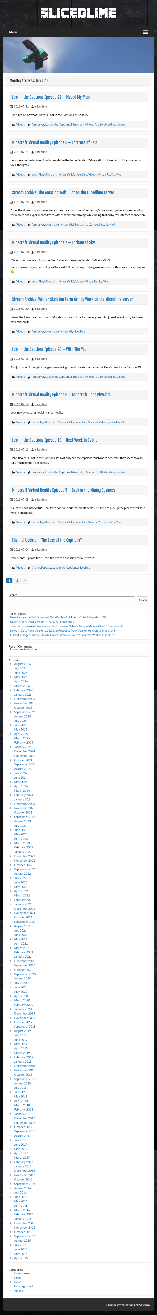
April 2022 (21, 891)
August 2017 (22, 1135)
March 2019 (22, 1052)
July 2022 (20, 878)
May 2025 (20, 729)
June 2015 (20, 1249)
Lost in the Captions (57, 124)
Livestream (52, 224)
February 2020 (23, 1004)
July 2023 (20, 825)
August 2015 (22, 1240)
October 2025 (23, 707)
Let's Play (37, 174)
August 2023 (22, 821)
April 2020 (21, 996)
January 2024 (23, 799)
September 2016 (25, 1183)
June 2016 (20, 1196)
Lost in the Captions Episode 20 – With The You (49, 349)
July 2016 (20, 1192)
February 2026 (23, 690)
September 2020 (25, 974)
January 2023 (23, 851)
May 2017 (20, 1148)
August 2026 (22, 664)
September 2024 (25, 764)
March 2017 (22, 1157)
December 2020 (24, 961)
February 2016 (23, 1214)
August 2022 (22, 873)
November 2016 (24, 1175)
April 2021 (21, 943)
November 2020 (24, 965)
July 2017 (20, 1140)
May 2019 (20, 1044)
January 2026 (23, 694)
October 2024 (23, 760)
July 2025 (20, 720)
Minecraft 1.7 (66, 174)
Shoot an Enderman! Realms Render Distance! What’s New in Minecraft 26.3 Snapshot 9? (66, 626)
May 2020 (20, 991)
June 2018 (20, 1092)
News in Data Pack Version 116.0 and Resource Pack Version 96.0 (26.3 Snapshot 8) (63, 630)
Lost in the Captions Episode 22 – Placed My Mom (51, 97)
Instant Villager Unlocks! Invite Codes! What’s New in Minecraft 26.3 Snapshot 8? (62, 635)
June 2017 (20, 1144)
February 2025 (23, 742)
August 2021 (22, 926)
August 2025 (22, 716)
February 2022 (23, 899)
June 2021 (20, 934)
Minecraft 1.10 (94, 124)
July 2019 (20, 1035)
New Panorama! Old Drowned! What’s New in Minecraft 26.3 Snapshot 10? (58, 617)
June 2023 (20, 830)
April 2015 (21, 1258)
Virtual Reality (106, 174)
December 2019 (24, 1013)
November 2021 (24, 912)
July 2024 (20, 773)
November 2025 (24, 703)
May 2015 (20, 1253)
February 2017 (23, 1162)
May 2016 (20, 1201)
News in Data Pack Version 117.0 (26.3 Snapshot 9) (42, 621)
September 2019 (25, 1026)
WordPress (127, 1304)
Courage (144, 1304)
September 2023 (25, 816)
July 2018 (20, 1087)
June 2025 (20, 725)
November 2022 (24, 860)
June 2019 (20, 1039)
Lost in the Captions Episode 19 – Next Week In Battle (54, 440)
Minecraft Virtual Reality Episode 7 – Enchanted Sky (53, 242)
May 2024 (20, 782)
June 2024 (20, 777)
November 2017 (24, 1122)
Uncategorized (23, 1286)
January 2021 (23, 956)
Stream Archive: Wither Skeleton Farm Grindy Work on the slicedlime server (72, 299)
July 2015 (20, 1245)
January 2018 (23, 1114)
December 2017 (24, 1118)
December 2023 (24, 803)
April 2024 (21, 786)
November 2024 (24, 755)
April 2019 (21, 1048)
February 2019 (23, 1057)
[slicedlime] (78, 17)
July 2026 (20, 668)
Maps (17, 1277)
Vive (118, 174)
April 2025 (21, 733)
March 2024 (22, 790)
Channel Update (41, 567)
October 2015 (23, 1232)
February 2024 (23, 795)
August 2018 (22, 1083)
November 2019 (24, 1017)
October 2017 (23, 1127)
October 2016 (23, 1179)
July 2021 (20, 930)
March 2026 (22, 685)
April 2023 (21, 838)
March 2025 (22, 738)
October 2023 (23, 812)
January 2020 (23, 1009)
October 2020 (23, 969)
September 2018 (25, 1079)
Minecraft (77, 124)
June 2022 (20, 882)
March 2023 (22, 843)
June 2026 (20, 672)
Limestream (22, 1273)
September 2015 (25, 1236)
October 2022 (23, 865)
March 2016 (22, 1210)
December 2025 (24, 698)
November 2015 (24, 1227)
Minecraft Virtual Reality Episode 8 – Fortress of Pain (54, 142)
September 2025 (25, 712)
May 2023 (20, 834)
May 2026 (20, 677)
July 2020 (20, 982)
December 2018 (24, 1065)
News (17, 1282)
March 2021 (22, 948)
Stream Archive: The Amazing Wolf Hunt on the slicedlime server (63, 192)
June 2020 (20, 987)
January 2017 (23, 1166)
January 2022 (23, 904)
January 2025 (23, 747)
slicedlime (41, 106)
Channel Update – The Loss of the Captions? (47, 540)
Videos (20, 124)
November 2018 (24, 1070)
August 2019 (22, 1031)
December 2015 (24, 1223)
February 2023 (23, 847)
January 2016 (23, 1218)
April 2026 (21, 681)
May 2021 (20, 939)
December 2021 (24, 908)
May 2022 (20, 886)
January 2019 (23, 1061)
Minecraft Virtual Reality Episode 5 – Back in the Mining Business (63, 490)
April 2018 (21, 1100)
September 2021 (25, 921)
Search (13, 595)
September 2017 (25, 1131)
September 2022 (25, 869)
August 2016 (22, 1188)
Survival (110, 224)
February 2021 (23, 952)
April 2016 (21, 1205)
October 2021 (23, 917)
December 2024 (24, 751)
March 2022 (22, 895)
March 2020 (22, 1000)
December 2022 (24, 856)
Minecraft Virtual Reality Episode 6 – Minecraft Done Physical (61, 394)
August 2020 (22, 978)
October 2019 (23, 1022)
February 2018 (23, 1109)
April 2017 (21, 1153)
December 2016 (24, 1170)
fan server (38, 124)
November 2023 (24, 808)
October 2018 (23, 1074)
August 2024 (22, 768)
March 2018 (22, 1105)
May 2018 (20, 1096)
